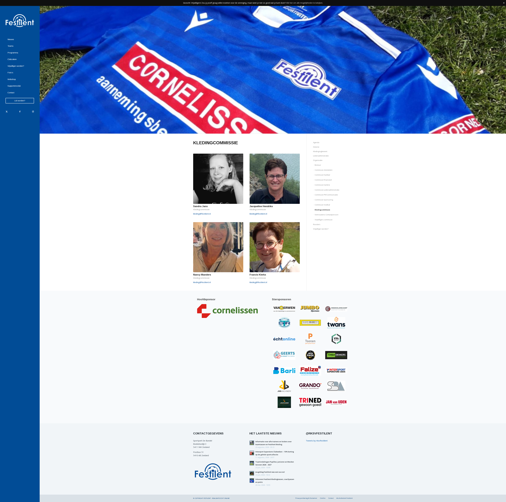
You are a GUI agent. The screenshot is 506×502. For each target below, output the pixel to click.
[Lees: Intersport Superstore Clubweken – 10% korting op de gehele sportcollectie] (251, 453)
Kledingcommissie (322, 210)
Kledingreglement (320, 151)
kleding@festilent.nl (202, 213)
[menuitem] (19, 39)
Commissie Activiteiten (323, 170)
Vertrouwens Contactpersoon (326, 214)
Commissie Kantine (322, 185)
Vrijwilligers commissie (323, 219)
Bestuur (318, 165)
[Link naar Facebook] (19, 111)
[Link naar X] (6, 111)
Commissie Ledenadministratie (327, 190)
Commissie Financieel (323, 180)
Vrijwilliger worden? (321, 229)
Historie (316, 147)
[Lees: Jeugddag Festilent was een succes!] (251, 473)
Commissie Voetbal (322, 205)
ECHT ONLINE (225, 498)
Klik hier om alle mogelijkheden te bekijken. (304, 3)
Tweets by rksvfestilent (317, 440)
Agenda (316, 142)
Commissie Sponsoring (324, 200)
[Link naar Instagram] (33, 111)
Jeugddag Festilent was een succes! (270, 472)
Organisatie (317, 160)
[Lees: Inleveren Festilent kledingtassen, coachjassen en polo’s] (251, 480)
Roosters (316, 224)
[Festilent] (19, 20)
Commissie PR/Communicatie (326, 195)
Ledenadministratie (321, 156)
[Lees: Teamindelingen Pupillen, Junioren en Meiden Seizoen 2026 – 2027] (251, 463)
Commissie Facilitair (322, 175)
